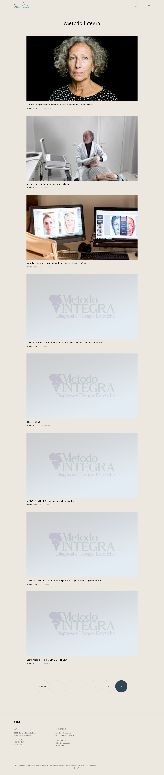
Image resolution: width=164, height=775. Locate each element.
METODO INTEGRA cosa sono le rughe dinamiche (50, 501)
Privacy (89, 765)
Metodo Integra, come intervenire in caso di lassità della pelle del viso (59, 104)
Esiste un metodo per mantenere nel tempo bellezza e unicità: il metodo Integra (64, 342)
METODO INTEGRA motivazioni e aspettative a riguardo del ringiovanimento (63, 580)
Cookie (95, 765)
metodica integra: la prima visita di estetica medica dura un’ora (56, 263)
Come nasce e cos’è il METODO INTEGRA (46, 659)
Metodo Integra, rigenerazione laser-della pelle (49, 184)
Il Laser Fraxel (33, 421)
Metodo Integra (32, 108)
